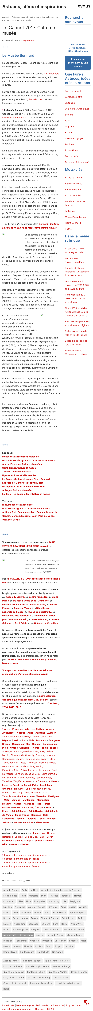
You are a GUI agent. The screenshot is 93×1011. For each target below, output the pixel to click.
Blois (31, 740)
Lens (55, 924)
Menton (7, 924)
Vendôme (28, 822)
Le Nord (34, 890)
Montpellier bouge (61, 966)
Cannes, (41, 512)
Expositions (47, 17)
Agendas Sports (78, 912)
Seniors (69, 114)
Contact (39, 1009)
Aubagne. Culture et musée (17, 490)
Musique (7, 907)
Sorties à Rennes (78, 972)
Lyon (43, 895)
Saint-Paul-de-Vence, (43, 516)
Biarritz (16, 740)
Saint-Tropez (68, 918)
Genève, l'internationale (15, 983)
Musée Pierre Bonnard (76, 217)
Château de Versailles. (46, 623)
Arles (63, 907)
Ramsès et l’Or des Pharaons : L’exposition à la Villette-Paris (77, 272)
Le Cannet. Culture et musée (17, 479)
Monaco (16, 800)
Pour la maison (72, 156)
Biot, (14, 512)
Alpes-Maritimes (73, 183)
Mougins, (26, 516)
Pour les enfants (73, 91)
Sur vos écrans (20, 918)
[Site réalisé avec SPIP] (87, 1003)
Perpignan (75, 901)
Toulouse (53, 895)
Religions (35, 929)
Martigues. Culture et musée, (17, 486)
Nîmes (6, 912)
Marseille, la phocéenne (37, 966)
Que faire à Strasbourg (38, 977)
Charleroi (34, 940)
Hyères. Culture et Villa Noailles (19, 475)
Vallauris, (7, 519)
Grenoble (53, 907)
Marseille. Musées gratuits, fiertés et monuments (28, 460)
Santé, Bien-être (73, 97)
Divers (6, 918)
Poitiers (39, 946)
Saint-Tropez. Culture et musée (19, 468)
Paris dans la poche (32, 960)
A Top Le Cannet (74, 177)
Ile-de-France (10, 895)
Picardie (28, 946)
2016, (49, 703)
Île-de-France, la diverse (57, 960)
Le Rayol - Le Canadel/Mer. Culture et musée (26, 494)
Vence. (16, 519)
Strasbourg (53, 901)
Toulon (34, 918)
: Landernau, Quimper (28, 807)
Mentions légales (25, 1005)
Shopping (70, 103)
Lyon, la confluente (12, 966)
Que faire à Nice (61, 977)
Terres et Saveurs (52, 929)
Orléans (17, 946)
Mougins (7, 803)
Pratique (69, 144)
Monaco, (16, 516)
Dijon (15, 912)
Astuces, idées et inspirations (34, 6)
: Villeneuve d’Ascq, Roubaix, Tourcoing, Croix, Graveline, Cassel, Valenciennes (26, 792)
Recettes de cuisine (74, 929)
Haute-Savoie (10, 952)
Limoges (73, 940)
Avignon (83, 907)
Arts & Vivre (77, 924)
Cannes (36, 744)
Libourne (19, 788)
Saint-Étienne (59, 912)
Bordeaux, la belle (36, 972)
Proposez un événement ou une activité (78, 63)
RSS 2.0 (50, 1009)
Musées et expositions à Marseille (20, 456)
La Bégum (70, 211)
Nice (28, 901)
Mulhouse (26, 912)
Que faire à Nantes (57, 972)
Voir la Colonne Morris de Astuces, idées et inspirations (78, 47)
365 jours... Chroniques (77, 108)
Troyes (58, 946)
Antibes (81, 918)
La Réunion (60, 940)
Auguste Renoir (73, 189)
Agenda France (11, 890)
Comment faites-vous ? (77, 162)
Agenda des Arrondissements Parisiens (61, 890)
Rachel (68, 229)
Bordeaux (66, 895)
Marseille (33, 895)
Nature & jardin (20, 929)
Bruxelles (7, 940)
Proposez (47, 940)
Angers (50, 729)
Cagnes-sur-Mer (21, 744)
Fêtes (23, 895)
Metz (83, 940)
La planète (70, 126)
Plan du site (8, 1005)
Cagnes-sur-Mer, (27, 512)
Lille (65, 901)
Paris (24, 890)
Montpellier (39, 901)
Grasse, (50, 512)
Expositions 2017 (74, 195)
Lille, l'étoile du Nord (13, 977)
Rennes (37, 912)
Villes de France (56, 935)
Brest (47, 912)
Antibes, (6, 512)
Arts (67, 120)
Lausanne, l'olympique (41, 983)
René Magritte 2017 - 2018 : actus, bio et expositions (76, 298)
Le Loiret (69, 946)
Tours (49, 946)
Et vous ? (70, 132)
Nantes (77, 895)
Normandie (57, 952)
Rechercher (21, 940)
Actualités (20, 907)
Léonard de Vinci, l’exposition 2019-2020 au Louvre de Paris (77, 285)
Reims (64, 924)
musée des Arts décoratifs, (16, 615)
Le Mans (46, 924)
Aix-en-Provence (36, 907)
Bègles (6, 740)
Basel (6, 989)
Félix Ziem (39, 486)
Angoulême (19, 924)
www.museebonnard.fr (14, 117)
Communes (9, 901)
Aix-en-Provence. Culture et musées (22, 464)
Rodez (6, 929)
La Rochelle (43, 952)
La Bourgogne (27, 952)
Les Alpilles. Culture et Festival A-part (22, 482)
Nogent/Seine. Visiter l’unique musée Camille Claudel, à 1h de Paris (76, 312)
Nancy (6, 946)
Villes (20, 901)
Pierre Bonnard (51, 73)
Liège (28, 840)
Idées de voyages (74, 138)
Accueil (5, 17)
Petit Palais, (21, 623)
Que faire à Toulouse (13, 972)
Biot (24, 740)
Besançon (33, 924)
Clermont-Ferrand (50, 918)
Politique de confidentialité (50, 1005)
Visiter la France (75, 935)
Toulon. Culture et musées (16, 471)
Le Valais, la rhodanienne (68, 983)
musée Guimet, (40, 619)
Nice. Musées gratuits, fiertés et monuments (26, 508)
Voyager (40, 935)
